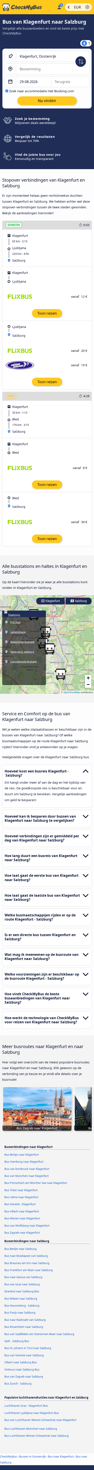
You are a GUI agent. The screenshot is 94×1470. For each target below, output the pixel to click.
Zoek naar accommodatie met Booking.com (41, 91)
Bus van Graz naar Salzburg (22, 1284)
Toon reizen (47, 313)
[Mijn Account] (59, 6)
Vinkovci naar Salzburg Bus (21, 1369)
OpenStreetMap (71, 692)
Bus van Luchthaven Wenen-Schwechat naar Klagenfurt (40, 1420)
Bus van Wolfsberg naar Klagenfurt (27, 1225)
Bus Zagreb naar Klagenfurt (22, 1232)
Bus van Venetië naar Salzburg (24, 1355)
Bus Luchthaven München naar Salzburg (30, 1429)
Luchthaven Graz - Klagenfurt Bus (26, 1406)
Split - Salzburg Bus (16, 1341)
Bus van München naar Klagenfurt (26, 1176)
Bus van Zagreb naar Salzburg (23, 1376)
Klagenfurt (52, 601)
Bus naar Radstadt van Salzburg (25, 1320)
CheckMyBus (8, 1456)
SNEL (11, 396)
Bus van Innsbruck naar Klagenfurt (26, 1169)
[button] (60, 674)
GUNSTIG (14, 225)
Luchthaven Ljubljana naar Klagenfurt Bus (31, 1413)
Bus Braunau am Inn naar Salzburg (26, 1263)
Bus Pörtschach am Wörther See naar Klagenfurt (35, 1183)
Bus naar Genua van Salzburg (23, 1277)
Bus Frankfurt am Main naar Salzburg (28, 1270)
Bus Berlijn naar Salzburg (20, 1249)
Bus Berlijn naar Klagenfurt (21, 1155)
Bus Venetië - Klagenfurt (20, 1204)
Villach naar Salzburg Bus (20, 1362)
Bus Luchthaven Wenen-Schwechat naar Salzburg (36, 1436)
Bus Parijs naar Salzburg (19, 1312)
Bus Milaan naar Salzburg (20, 1298)
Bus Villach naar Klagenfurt (21, 1211)
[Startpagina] (27, 7)
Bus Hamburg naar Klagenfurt (24, 1162)
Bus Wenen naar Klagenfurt (22, 1218)
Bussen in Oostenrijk (32, 1456)
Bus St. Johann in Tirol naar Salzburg (27, 1348)
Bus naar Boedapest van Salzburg (26, 1256)
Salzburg (80, 601)
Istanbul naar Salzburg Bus (21, 1291)
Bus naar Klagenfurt (61, 1456)
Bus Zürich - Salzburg (17, 1383)
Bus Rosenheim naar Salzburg (23, 1327)
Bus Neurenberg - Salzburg (21, 1305)
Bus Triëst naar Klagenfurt (21, 1190)
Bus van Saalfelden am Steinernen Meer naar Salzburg (39, 1334)
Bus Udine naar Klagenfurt (21, 1197)
